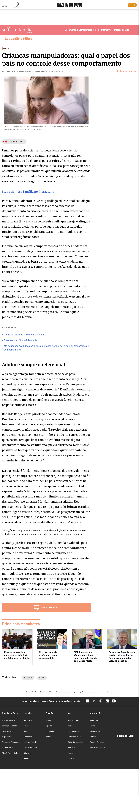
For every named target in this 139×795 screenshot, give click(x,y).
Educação (28, 677)
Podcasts (71, 748)
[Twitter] (94, 701)
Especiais (71, 758)
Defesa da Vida (121, 30)
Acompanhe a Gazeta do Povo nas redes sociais (51, 701)
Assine (92, 726)
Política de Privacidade (11, 742)
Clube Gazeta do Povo (77, 742)
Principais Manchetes (21, 624)
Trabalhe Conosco (97, 742)
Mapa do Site (7, 737)
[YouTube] (113, 701)
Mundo (26, 731)
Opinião (49, 726)
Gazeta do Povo (74, 737)
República (28, 721)
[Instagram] (100, 701)
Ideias (26, 758)
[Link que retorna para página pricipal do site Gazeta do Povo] (69, 5)
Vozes (48, 721)
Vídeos (70, 753)
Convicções (50, 731)
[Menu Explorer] (4, 5)
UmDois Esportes (31, 742)
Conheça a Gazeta (9, 726)
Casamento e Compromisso (78, 30)
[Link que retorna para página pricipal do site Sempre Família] (17, 30)
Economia (28, 737)
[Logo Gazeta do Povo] (124, 736)
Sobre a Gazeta (8, 721)
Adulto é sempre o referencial (33, 364)
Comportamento (103, 30)
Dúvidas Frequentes (98, 748)
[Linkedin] (107, 701)
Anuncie (93, 737)
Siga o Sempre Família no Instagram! (28, 191)
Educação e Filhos (18, 39)
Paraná (26, 726)
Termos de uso (8, 748)
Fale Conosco (95, 731)
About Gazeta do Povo (11, 753)
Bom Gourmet (73, 721)
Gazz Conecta (73, 731)
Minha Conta (94, 721)
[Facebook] (87, 701)
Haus (70, 726)
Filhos (42, 677)
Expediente (6, 731)
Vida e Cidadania (30, 748)
